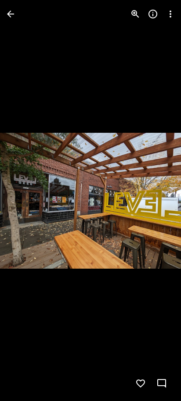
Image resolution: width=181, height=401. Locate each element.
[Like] (140, 383)
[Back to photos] (10, 14)
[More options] (170, 14)
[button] (24, 200)
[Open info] (153, 14)
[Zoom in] (135, 14)
